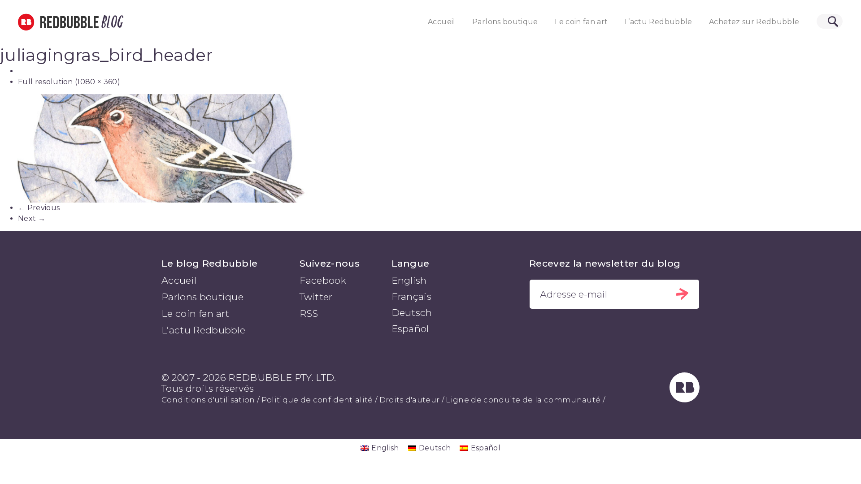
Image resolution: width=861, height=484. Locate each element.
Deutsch (411, 312)
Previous (39, 207)
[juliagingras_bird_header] (430, 148)
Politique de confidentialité (317, 399)
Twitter (316, 296)
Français (411, 296)
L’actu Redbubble (658, 21)
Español (410, 328)
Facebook (323, 280)
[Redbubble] (685, 399)
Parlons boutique (505, 21)
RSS (309, 313)
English (409, 280)
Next (31, 218)
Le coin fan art (581, 21)
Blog (111, 21)
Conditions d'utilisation (208, 399)
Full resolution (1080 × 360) (69, 82)
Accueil (441, 21)
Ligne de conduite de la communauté (523, 399)
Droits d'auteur (409, 399)
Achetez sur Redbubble (754, 21)
